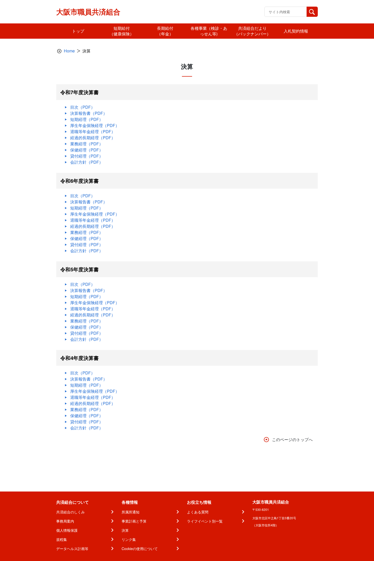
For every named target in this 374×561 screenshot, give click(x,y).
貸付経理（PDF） (86, 156)
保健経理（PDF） (86, 150)
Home (69, 51)
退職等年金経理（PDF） (92, 131)
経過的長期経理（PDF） (92, 138)
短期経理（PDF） (86, 119)
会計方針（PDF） (86, 162)
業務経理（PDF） (86, 144)
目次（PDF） (82, 107)
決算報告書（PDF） (88, 113)
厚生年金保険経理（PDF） (94, 125)
